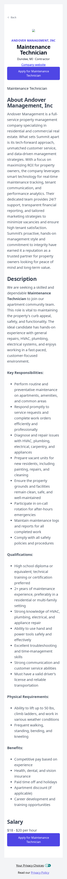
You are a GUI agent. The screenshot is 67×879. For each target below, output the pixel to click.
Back (13, 17)
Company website (33, 65)
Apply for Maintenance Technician (33, 73)
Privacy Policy (40, 873)
